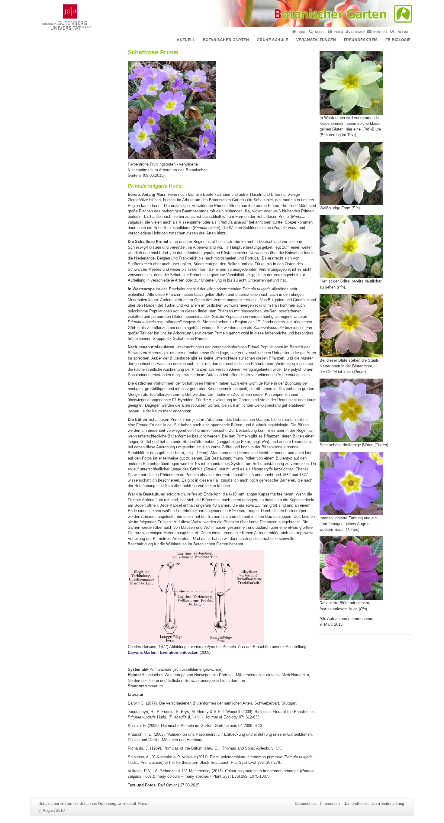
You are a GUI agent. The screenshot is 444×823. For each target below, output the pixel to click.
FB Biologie (397, 40)
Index (338, 32)
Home (302, 32)
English (402, 32)
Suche (320, 32)
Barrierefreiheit (356, 803)
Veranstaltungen (316, 40)
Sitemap (358, 32)
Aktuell (186, 40)
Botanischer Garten (226, 40)
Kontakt (380, 32)
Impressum (330, 803)
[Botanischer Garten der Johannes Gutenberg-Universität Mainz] (222, 13)
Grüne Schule (272, 40)
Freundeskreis (361, 40)
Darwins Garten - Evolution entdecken (163, 652)
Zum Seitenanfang (388, 803)
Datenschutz (306, 803)
